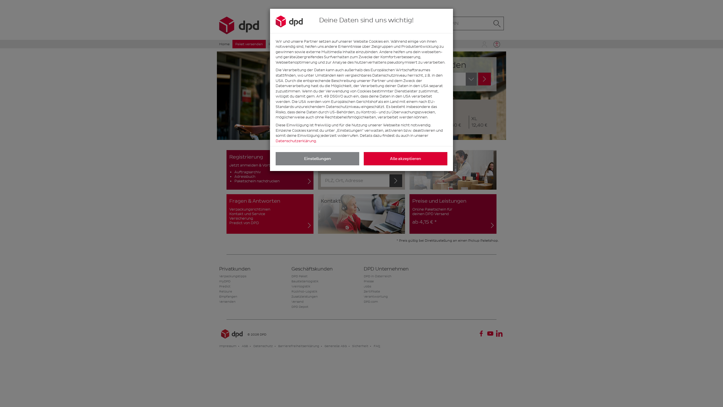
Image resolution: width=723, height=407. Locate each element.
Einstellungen (317, 158)
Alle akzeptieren (405, 158)
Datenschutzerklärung (296, 141)
